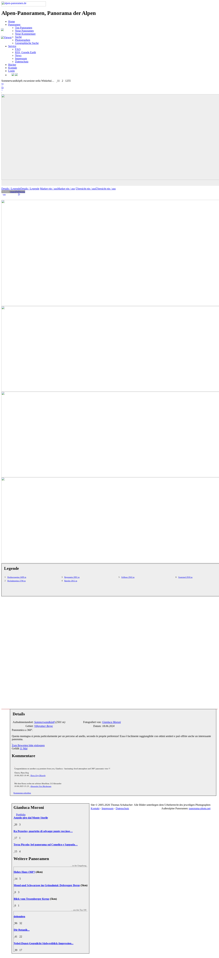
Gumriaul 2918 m (185, 577)
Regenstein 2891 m (72, 577)
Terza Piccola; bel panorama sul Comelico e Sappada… (46, 844)
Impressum (21, 58)
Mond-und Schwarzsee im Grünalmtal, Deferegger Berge (47, 885)
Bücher (12, 64)
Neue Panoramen (24, 30)
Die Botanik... (22, 929)
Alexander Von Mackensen (40, 786)
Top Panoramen (23, 27)
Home (11, 21)
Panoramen (14, 24)
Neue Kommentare (25, 33)
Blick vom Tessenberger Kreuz (31, 898)
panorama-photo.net (199, 808)
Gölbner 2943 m (127, 577)
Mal (23, 748)
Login (11, 70)
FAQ (18, 49)
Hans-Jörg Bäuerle (38, 775)
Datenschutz (21, 61)
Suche (18, 36)
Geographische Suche (27, 43)
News (18, 55)
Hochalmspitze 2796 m (16, 581)
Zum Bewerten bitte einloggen (28, 745)
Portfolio (20, 814)
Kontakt (12, 67)
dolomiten (19, 916)
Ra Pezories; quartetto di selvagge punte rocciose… (43, 831)
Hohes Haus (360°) (24, 871)
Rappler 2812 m (70, 581)
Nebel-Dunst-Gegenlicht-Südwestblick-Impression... (43, 943)
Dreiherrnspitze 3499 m (16, 577)
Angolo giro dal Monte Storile (31, 817)
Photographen (22, 40)
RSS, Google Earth (25, 52)
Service (12, 46)
